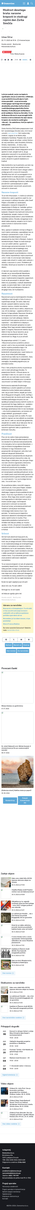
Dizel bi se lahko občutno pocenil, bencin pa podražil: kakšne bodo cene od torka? (22, 927)
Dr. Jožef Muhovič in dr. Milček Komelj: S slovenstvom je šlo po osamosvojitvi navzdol (16, 748)
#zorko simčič (6, 44)
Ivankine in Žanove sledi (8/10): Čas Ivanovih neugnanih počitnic (20, 951)
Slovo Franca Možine (11, 624)
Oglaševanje (6, 1194)
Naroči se (17, 645)
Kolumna (7, 52)
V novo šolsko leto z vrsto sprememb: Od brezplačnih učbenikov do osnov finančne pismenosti (22, 940)
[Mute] (20, 59)
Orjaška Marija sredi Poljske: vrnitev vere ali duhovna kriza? (23, 891)
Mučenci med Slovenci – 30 (20, 1058)
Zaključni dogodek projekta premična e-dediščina (20, 1042)
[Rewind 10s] (5, 59)
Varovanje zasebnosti (10, 1186)
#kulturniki (17, 44)
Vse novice (11, 651)
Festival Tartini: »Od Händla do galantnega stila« (21, 1051)
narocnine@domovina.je (11, 1173)
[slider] (14, 60)
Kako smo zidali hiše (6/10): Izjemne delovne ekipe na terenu (22, 880)
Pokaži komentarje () (25, 800)
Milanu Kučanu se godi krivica (12, 706)
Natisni (9, 645)
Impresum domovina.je (10, 1196)
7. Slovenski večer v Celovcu (20, 1066)
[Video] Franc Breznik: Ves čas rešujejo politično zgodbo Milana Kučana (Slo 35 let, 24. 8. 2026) (22, 1115)
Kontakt (5, 1199)
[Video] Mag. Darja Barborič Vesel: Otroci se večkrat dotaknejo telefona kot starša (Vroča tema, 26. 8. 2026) (21, 1103)
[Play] (8, 59)
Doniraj (26, 645)
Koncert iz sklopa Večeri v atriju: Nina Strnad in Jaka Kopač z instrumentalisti (22, 1033)
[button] (32, 3)
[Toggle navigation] (24, 3)
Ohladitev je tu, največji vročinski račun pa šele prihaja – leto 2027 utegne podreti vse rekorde (23, 904)
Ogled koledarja (9, 1075)
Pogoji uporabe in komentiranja (13, 1189)
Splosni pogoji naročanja (11, 1192)
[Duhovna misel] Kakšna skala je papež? (16, 790)
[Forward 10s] (11, 59)
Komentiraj (10, 800)
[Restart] (1, 59)
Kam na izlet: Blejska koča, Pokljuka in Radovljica (22, 962)
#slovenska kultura (8, 46)
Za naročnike (23, 651)
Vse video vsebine (10, 1124)
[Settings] (30, 59)
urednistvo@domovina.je (11, 1171)
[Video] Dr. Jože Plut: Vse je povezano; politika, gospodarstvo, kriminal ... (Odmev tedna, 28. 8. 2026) (20, 1091)
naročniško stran (13, 630)
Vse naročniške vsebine (12, 1018)
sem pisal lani (13, 133)
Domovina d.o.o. (8, 1153)
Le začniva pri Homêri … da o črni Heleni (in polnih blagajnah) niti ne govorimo (22, 916)
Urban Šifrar (7, 37)
